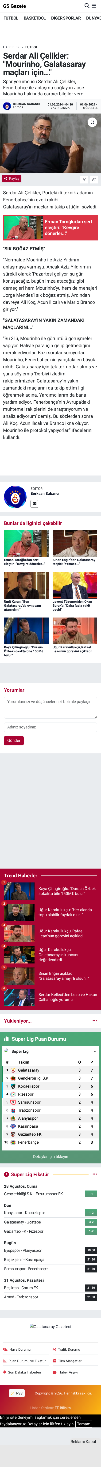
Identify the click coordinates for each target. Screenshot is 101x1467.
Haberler (11, 47)
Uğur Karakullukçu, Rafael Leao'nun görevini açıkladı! (72, 649)
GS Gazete (14, 6)
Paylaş (14, 178)
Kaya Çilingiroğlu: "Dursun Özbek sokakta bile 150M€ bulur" (23, 651)
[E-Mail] (34, 504)
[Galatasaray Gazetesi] (50, 1326)
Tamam (83, 1424)
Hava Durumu (20, 1349)
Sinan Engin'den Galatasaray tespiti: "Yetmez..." (74, 562)
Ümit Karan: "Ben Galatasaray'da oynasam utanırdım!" (22, 605)
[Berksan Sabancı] (15, 496)
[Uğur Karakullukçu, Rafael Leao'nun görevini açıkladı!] (75, 630)
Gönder (13, 740)
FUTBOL (11, 18)
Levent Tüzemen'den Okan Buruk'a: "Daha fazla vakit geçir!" (72, 605)
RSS (19, 1393)
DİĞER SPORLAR (66, 18)
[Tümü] (95, 1020)
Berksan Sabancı (45, 493)
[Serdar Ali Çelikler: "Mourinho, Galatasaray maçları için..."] (50, 143)
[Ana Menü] (94, 6)
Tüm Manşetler (70, 1361)
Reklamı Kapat (83, 1441)
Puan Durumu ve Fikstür (27, 1361)
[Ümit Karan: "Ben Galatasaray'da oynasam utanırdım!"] (26, 585)
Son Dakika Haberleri (24, 1372)
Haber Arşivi (68, 1372)
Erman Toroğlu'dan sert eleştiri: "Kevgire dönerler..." (24, 562)
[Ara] (87, 6)
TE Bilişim (63, 1408)
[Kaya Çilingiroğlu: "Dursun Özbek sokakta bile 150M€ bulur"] (26, 630)
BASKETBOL (35, 18)
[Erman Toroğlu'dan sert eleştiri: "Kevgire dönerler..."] (26, 543)
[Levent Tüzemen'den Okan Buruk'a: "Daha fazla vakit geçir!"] (75, 585)
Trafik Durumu (69, 1349)
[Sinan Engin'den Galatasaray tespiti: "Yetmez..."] (75, 543)
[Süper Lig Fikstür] (95, 1174)
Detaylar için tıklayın (50, 1156)
